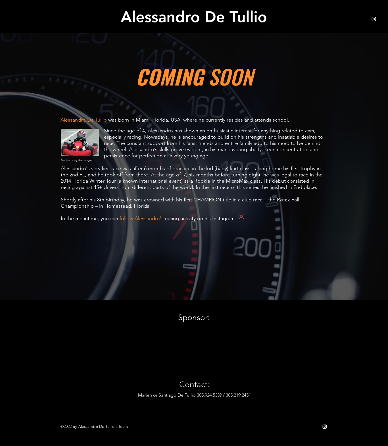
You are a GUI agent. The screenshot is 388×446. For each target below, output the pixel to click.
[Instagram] (374, 19)
